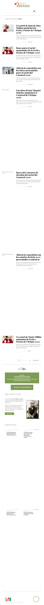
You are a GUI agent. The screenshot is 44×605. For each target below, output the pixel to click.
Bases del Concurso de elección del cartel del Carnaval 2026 (27, 175)
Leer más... (9, 413)
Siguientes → (36, 360)
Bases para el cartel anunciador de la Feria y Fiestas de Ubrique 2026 (28, 50)
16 (29, 360)
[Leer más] (7, 436)
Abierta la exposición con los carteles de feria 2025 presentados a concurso (28, 257)
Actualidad (8, 510)
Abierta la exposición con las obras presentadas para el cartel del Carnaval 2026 (28, 71)
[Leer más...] (17, 42)
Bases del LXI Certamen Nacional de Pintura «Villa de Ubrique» (28, 513)
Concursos (30, 106)
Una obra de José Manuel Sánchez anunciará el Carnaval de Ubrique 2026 (28, 94)
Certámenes (26, 510)
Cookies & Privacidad (8, 602)
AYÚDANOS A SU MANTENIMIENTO (22, 387)
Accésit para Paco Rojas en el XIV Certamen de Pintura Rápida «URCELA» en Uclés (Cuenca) (28, 435)
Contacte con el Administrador (18, 602)
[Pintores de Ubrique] (22, 4)
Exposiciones (30, 84)
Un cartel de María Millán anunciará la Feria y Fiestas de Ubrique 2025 (28, 339)
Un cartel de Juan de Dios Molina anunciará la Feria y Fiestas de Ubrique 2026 (29, 29)
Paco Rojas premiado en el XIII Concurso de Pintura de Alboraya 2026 (11, 513)
